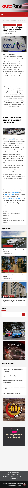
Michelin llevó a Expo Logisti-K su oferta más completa (14, 387)
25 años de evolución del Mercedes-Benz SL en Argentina (14, 370)
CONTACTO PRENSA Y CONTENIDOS (13, 476)
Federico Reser (13, 87)
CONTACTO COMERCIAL (13, 474)
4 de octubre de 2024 (8, 33)
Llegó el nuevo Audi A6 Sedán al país (12, 393)
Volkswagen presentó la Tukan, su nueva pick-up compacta (13, 381)
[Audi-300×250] (14, 330)
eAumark (11, 139)
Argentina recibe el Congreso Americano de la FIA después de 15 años (14, 301)
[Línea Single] (14, 436)
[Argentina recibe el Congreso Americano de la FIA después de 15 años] (14, 290)
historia (4, 246)
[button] (2, 14)
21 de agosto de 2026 (8, 278)
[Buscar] (23, 314)
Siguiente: (13, 220)
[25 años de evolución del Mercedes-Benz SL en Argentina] (14, 239)
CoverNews (10, 485)
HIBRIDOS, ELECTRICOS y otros (9, 25)
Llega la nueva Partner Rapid (10, 376)
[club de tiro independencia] (14, 409)
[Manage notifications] (24, 485)
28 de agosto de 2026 (8, 253)
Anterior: (11, 213)
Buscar (3, 309)
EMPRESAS (5, 271)
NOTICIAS (19, 25)
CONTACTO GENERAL (13, 472)
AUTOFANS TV (14, 478)
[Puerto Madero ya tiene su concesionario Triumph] (14, 264)
